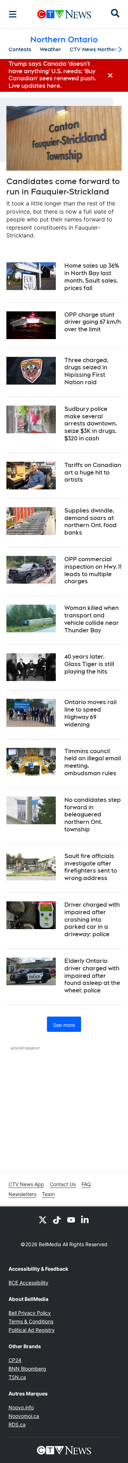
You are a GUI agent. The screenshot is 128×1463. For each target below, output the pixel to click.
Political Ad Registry (32, 1330)
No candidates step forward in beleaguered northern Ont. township (92, 815)
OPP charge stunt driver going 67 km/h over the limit (92, 322)
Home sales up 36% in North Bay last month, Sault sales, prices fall (91, 276)
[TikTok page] (57, 1219)
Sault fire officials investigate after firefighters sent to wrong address (90, 867)
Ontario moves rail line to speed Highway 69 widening (90, 713)
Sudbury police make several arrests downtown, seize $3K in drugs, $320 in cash (90, 424)
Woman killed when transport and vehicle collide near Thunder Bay (91, 619)
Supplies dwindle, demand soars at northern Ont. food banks (90, 521)
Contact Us (63, 1184)
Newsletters (22, 1194)
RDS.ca (17, 1424)
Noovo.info (21, 1407)
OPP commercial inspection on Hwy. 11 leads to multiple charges (93, 570)
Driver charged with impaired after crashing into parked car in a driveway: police (92, 919)
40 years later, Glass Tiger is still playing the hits (89, 664)
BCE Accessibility (28, 1283)
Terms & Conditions (31, 1321)
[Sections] (13, 14)
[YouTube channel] (71, 1219)
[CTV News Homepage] (64, 14)
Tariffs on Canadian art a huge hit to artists (92, 472)
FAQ (86, 1184)
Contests (20, 49)
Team (48, 1194)
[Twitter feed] (42, 1219)
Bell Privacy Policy (30, 1313)
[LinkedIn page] (85, 1219)
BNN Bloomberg (27, 1369)
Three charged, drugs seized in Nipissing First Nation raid (86, 371)
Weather (50, 49)
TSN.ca (17, 1377)
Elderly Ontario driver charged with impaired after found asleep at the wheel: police (92, 976)
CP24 (15, 1360)
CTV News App (26, 1184)
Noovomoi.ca (24, 1416)
